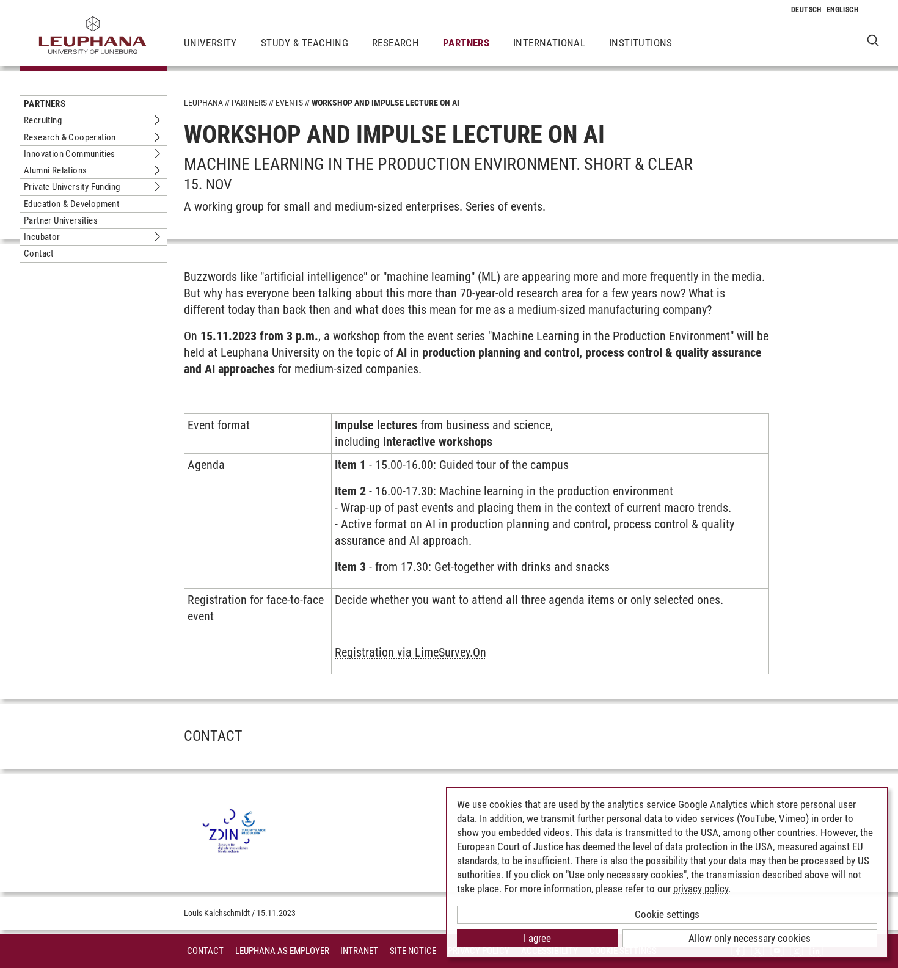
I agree (537, 938)
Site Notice (413, 950)
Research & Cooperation (70, 137)
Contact (39, 253)
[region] (476, 548)
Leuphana (203, 102)
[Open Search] (873, 40)
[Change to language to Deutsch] (806, 9)
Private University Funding (72, 186)
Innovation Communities (69, 153)
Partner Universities (61, 220)
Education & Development (71, 203)
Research (395, 43)
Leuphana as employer (282, 950)
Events (289, 102)
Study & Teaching (304, 43)
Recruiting (43, 120)
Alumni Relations (55, 170)
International (549, 43)
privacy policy (700, 888)
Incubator (42, 236)
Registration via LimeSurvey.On (410, 652)
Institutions (641, 43)
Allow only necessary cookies (749, 938)
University (210, 43)
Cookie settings (667, 914)
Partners (466, 43)
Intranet (359, 950)
